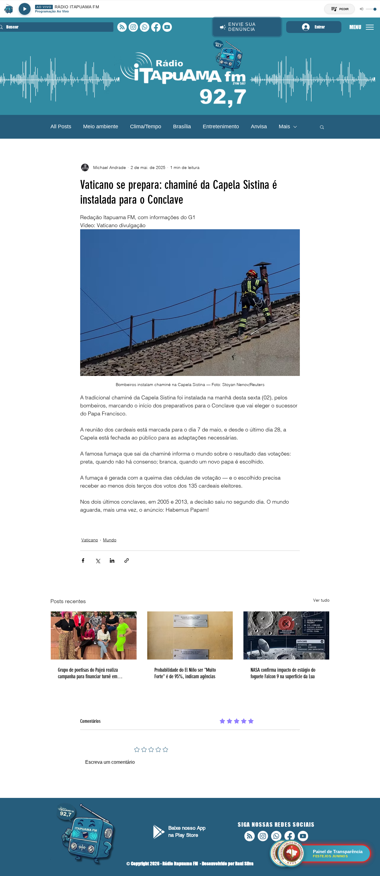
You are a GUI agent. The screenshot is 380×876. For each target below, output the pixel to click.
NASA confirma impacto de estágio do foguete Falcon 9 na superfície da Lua (283, 673)
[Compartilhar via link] (126, 560)
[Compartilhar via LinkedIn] (112, 560)
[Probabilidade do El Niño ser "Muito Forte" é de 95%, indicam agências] (190, 635)
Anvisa (259, 126)
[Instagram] (133, 27)
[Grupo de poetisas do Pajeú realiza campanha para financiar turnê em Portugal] (94, 635)
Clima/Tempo (145, 126)
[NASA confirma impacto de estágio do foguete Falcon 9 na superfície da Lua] (286, 635)
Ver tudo (321, 600)
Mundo (109, 540)
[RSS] (122, 27)
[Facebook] (156, 27)
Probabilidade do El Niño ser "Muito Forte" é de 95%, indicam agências (185, 673)
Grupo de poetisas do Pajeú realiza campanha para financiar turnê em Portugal (88, 673)
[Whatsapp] (144, 27)
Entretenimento (221, 126)
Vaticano (89, 540)
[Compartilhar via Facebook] (83, 560)
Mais (284, 126)
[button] (322, 126)
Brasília (182, 126)
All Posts (60, 126)
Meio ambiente (100, 126)
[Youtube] (167, 27)
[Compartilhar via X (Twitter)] (97, 560)
